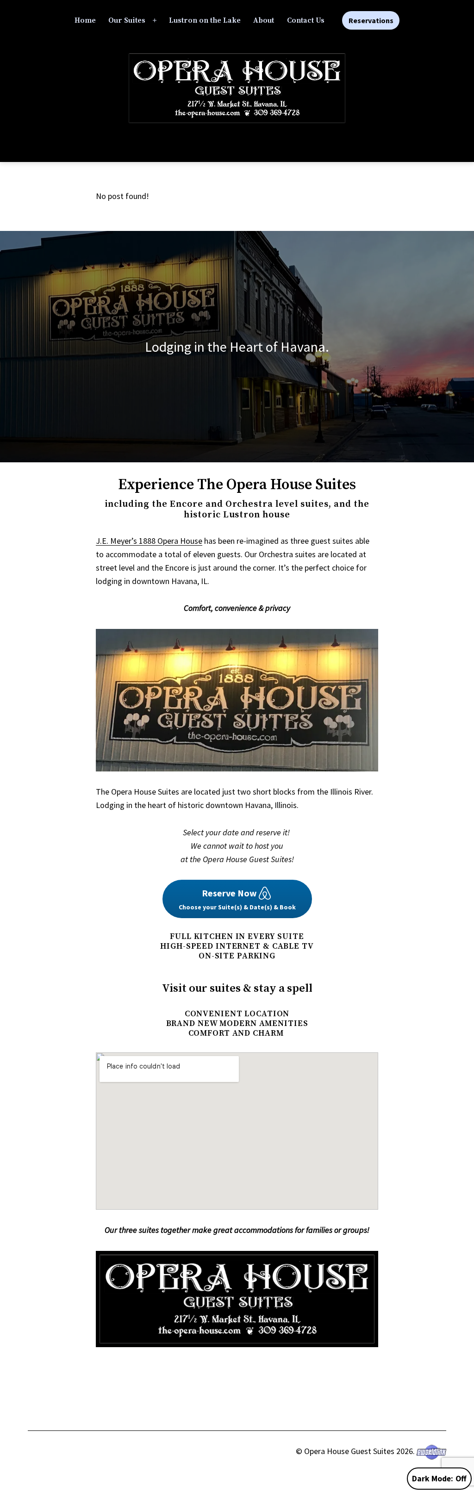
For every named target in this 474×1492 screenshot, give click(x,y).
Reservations (371, 20)
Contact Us (305, 20)
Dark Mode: (432, 1478)
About (263, 20)
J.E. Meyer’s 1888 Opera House (149, 540)
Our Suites (126, 20)
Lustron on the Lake (205, 20)
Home (85, 20)
